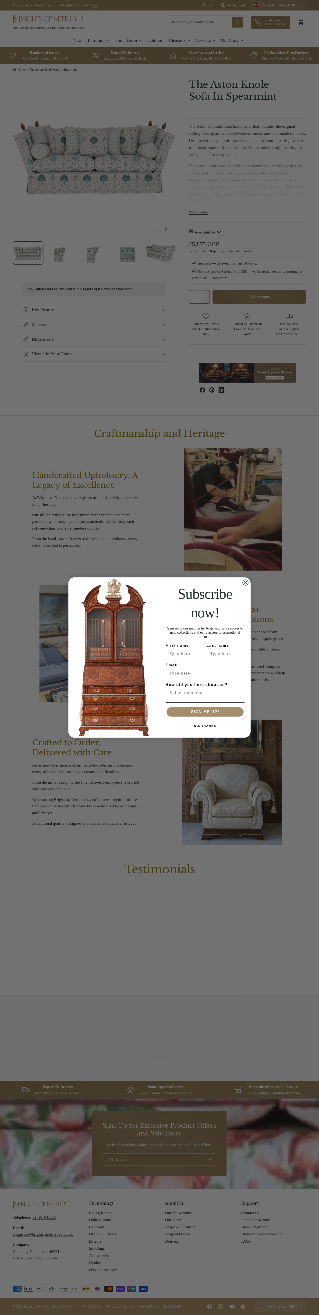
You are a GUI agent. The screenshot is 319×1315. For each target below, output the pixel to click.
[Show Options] (240, 693)
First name (177, 645)
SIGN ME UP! (205, 712)
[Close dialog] (245, 582)
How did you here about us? (197, 685)
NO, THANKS (205, 726)
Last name (217, 645)
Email (172, 665)
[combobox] (204, 693)
